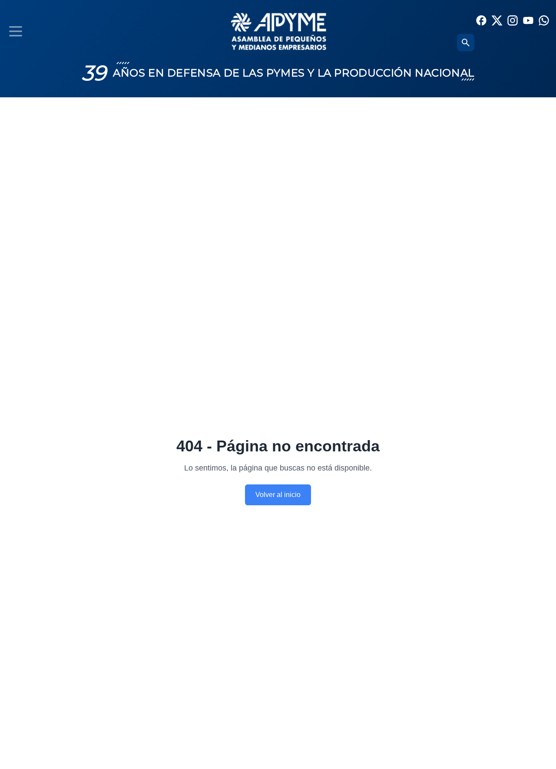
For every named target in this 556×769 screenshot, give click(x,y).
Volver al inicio (278, 494)
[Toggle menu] (15, 31)
